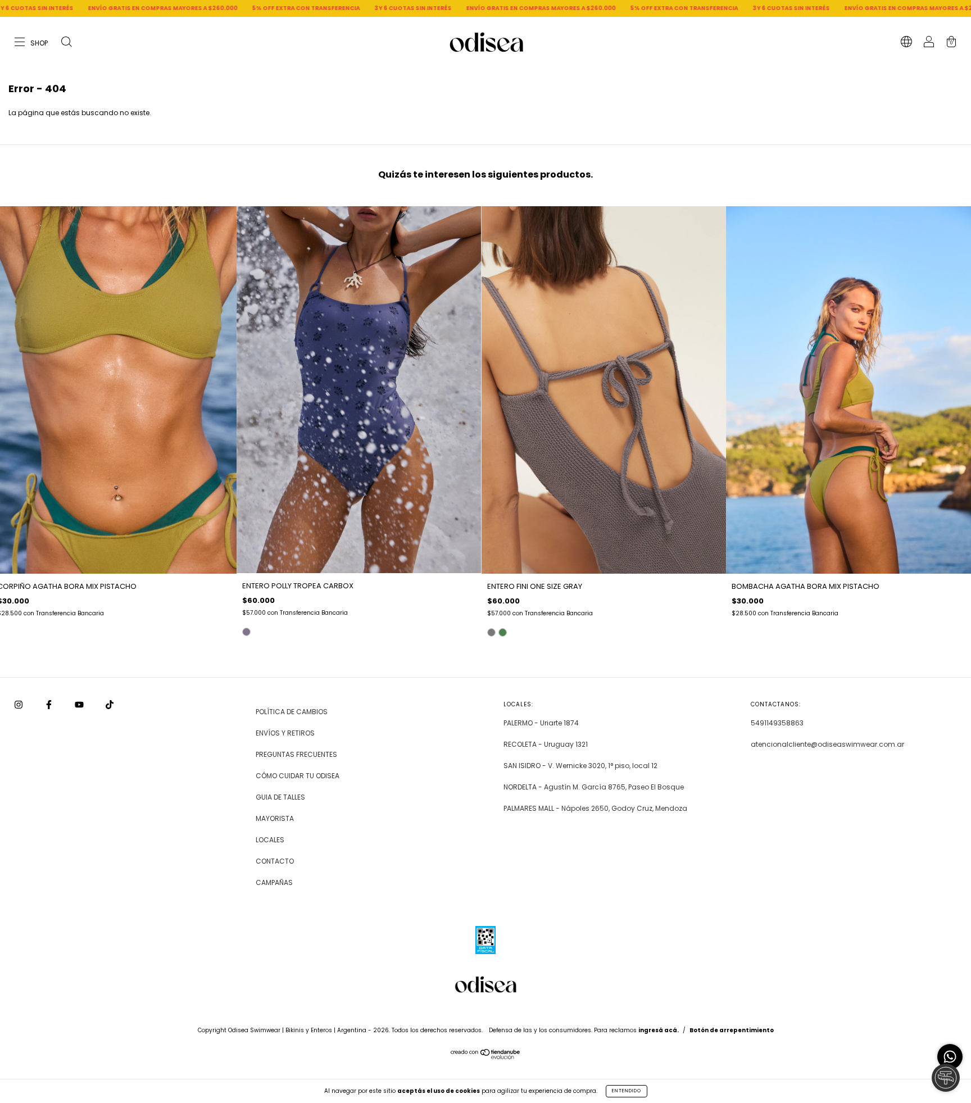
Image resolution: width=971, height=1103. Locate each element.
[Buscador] (66, 43)
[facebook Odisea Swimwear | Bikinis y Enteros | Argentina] (50, 705)
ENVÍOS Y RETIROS (285, 733)
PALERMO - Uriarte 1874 (541, 723)
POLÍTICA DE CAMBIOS (292, 711)
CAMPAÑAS (274, 882)
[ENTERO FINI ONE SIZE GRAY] (491, 632)
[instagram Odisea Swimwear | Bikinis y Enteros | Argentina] (19, 705)
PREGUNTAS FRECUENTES (296, 754)
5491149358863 (777, 723)
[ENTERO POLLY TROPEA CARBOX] (246, 632)
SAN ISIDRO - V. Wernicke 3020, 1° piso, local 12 (580, 765)
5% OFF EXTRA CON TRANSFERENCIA (180, 8)
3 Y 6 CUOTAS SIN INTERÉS (288, 8)
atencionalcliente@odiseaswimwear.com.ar (827, 744)
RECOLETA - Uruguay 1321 (545, 744)
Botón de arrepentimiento (731, 1030)
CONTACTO (275, 861)
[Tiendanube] (486, 1056)
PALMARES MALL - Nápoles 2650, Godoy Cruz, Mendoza (595, 808)
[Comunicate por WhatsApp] (950, 1056)
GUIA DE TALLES (280, 797)
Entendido (626, 1091)
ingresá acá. (658, 1030)
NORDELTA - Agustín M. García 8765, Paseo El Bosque (593, 787)
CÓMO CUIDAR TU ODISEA (297, 775)
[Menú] (31, 43)
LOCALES (270, 840)
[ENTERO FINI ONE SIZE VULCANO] (502, 632)
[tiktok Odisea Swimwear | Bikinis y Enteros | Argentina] (109, 705)
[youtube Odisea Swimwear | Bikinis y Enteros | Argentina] (80, 705)
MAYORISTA (275, 818)
